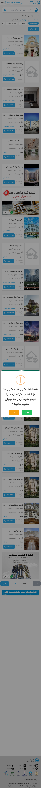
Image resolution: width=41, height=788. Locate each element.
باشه (27, 412)
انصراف (14, 412)
